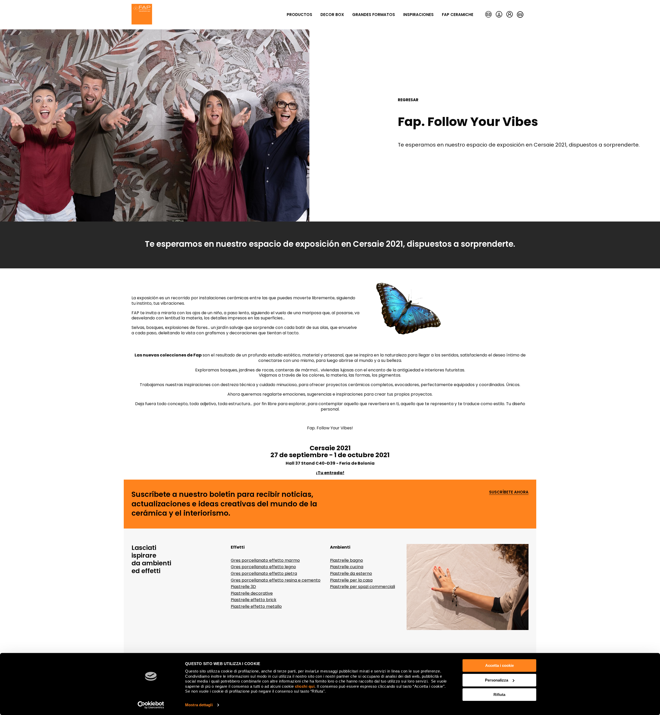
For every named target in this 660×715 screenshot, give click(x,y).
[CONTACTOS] (488, 14)
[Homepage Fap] (141, 14)
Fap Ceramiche (457, 14)
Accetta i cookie (499, 665)
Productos (299, 14)
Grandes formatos (373, 14)
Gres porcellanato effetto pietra (264, 573)
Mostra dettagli (199, 705)
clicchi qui (305, 686)
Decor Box (332, 14)
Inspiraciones (418, 14)
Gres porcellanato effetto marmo (265, 560)
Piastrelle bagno (346, 560)
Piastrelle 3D (243, 587)
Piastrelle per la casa (351, 580)
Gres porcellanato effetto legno (263, 567)
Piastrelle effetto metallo (256, 606)
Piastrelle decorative (252, 593)
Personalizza (496, 680)
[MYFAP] (509, 14)
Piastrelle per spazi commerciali (362, 587)
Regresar (408, 100)
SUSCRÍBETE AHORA (509, 492)
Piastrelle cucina (346, 567)
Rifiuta (499, 694)
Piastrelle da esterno (351, 573)
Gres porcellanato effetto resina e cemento (275, 580)
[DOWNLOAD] (499, 14)
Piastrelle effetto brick (253, 600)
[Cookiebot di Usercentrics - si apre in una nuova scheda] (151, 705)
